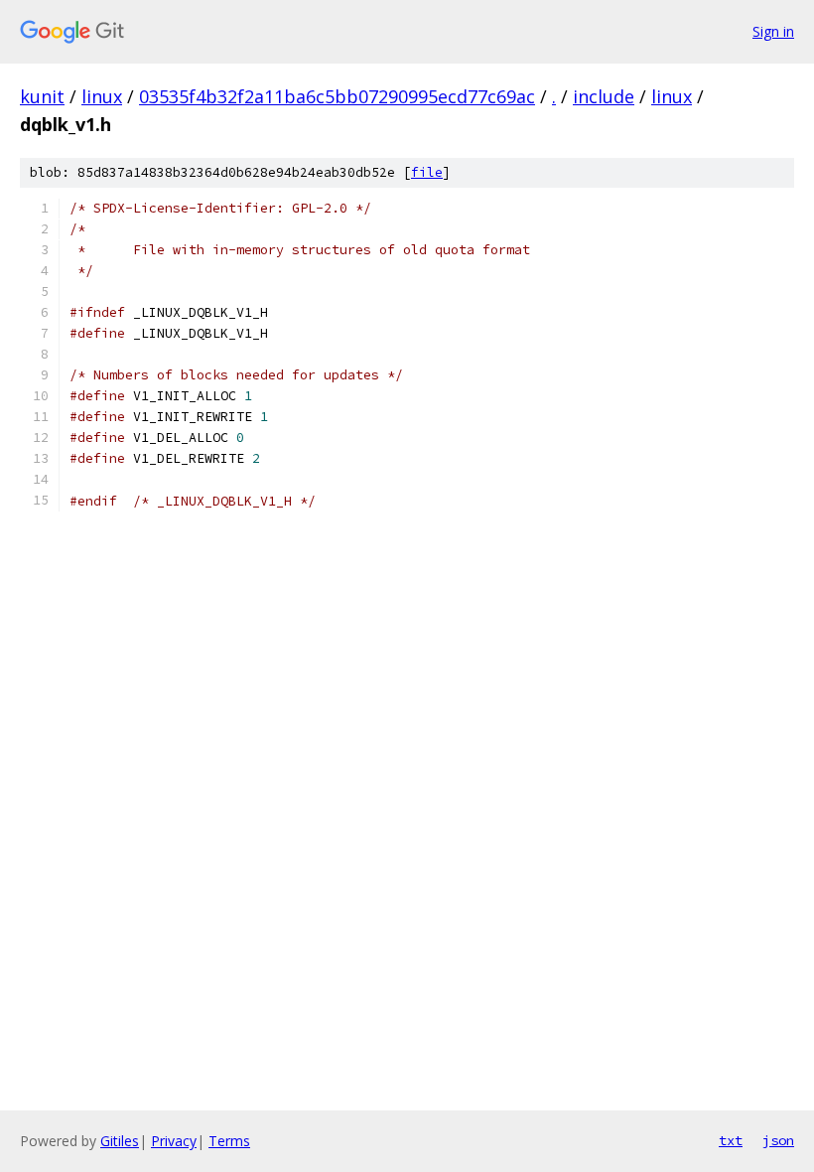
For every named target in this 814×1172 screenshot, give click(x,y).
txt (731, 1140)
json (778, 1140)
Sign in (773, 31)
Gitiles (119, 1140)
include (603, 96)
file (427, 172)
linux (101, 96)
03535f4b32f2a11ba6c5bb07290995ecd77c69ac (337, 96)
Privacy (174, 1140)
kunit (42, 96)
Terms (229, 1140)
